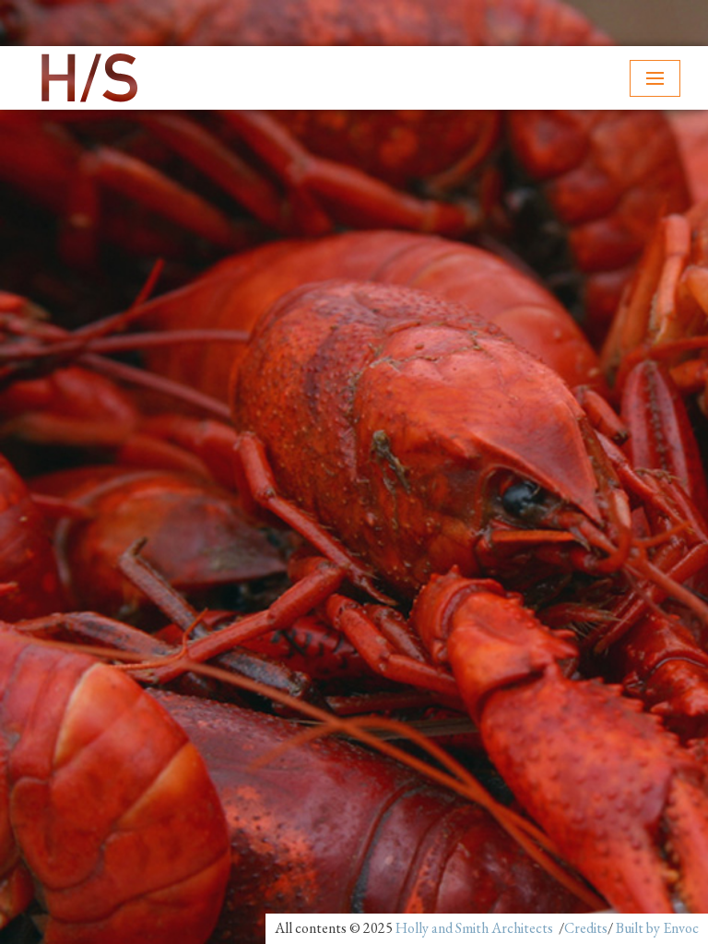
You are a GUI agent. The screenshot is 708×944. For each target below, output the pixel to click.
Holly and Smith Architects (474, 928)
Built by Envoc (657, 928)
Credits (586, 928)
